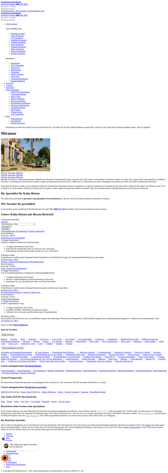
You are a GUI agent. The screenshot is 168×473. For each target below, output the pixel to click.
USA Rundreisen (39, 371)
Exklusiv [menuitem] (9, 85)
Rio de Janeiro (64, 401)
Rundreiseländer (33, 366)
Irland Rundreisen (90, 371)
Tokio (16, 401)
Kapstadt (45, 401)
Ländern (148, 425)
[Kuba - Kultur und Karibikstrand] (22, 262)
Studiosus (84, 392)
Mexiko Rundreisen (28, 373)
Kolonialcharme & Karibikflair (13, 238)
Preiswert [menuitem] (9, 83)
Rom (3, 401)
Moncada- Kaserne (87, 352)
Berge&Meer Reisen (98, 392)
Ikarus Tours (26, 392)
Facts (8, 467)
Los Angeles (35, 401)
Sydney (54, 401)
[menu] (84, 75)
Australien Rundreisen (107, 371)
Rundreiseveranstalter (36, 387)
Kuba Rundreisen (20, 325)
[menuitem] (15, 63)
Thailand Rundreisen (73, 371)
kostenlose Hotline (14, 4)
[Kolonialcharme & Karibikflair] (23, 231)
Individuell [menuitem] (10, 88)
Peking (9, 401)
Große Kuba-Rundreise (10, 299)
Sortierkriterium (7, 224)
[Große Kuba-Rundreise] (20, 292)
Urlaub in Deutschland (132, 427)
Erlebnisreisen (11, 462)
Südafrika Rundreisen (125, 371)
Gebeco (60, 392)
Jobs (7, 438)
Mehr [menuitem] (8, 116)
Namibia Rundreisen (144, 371)
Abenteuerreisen (12, 453)
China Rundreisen (8, 371)
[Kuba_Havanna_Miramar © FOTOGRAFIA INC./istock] (84, 173)
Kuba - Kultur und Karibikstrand (13, 268)
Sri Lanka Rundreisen (10, 373)
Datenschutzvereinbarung (16, 464)
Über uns (9, 436)
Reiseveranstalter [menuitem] (12, 90)
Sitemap (9, 434)
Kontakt (9, 440)
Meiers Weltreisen (49, 392)
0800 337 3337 (60, 209)
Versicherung (11, 451)
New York (25, 401)
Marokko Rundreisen (55, 371)
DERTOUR (6, 392)
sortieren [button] (4, 222)
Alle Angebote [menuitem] (11, 24)
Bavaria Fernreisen (72, 392)
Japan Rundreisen (24, 371)
